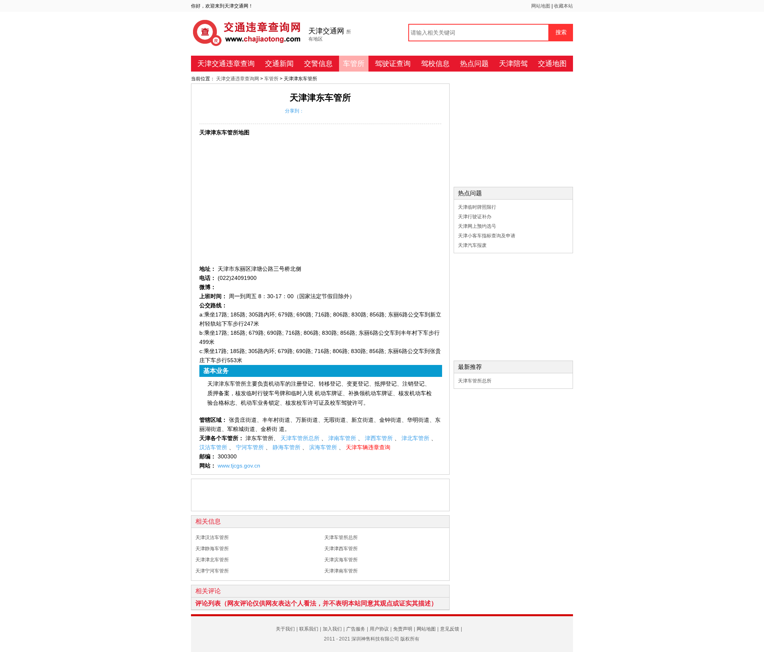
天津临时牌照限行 (477, 207)
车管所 (353, 64)
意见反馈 (449, 629)
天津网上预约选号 (477, 226)
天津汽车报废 (472, 245)
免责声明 (402, 629)
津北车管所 (416, 438)
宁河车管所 (250, 447)
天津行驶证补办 (474, 216)
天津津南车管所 (341, 571)
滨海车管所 (324, 447)
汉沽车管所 (214, 447)
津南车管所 (343, 438)
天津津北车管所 (212, 560)
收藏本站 (563, 6)
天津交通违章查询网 (238, 79)
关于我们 (285, 629)
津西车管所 (379, 438)
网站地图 (541, 6)
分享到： (294, 111)
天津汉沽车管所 (212, 537)
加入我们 (332, 629)
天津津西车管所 (341, 548)
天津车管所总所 (301, 438)
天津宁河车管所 (212, 571)
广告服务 (355, 629)
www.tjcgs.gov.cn (239, 465)
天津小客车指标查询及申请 (486, 236)
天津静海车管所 (212, 548)
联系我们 (308, 629)
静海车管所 (287, 447)
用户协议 (379, 629)
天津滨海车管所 (341, 560)
